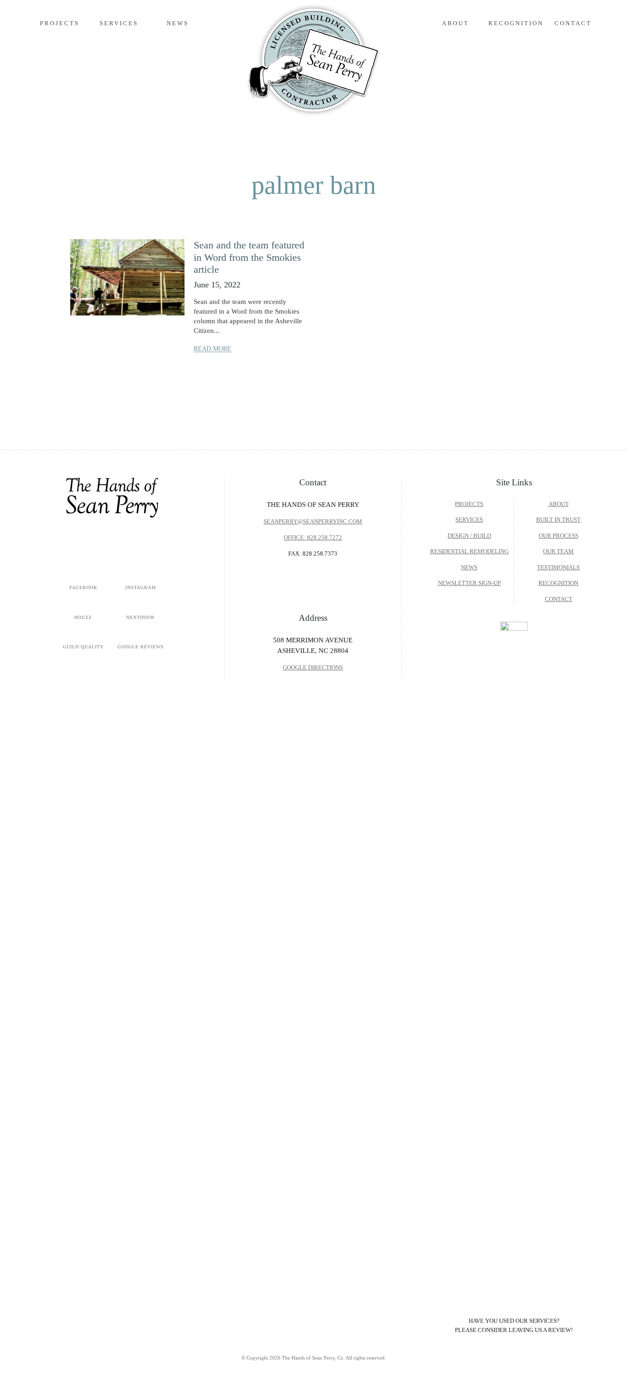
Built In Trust (558, 519)
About (559, 503)
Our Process (558, 535)
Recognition (515, 23)
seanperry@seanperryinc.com (312, 521)
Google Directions (313, 667)
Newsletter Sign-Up (469, 582)
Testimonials (558, 567)
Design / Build (469, 535)
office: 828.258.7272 (313, 537)
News (178, 23)
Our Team (558, 551)
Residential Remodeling (469, 551)
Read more (212, 348)
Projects (59, 23)
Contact (573, 23)
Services (469, 519)
